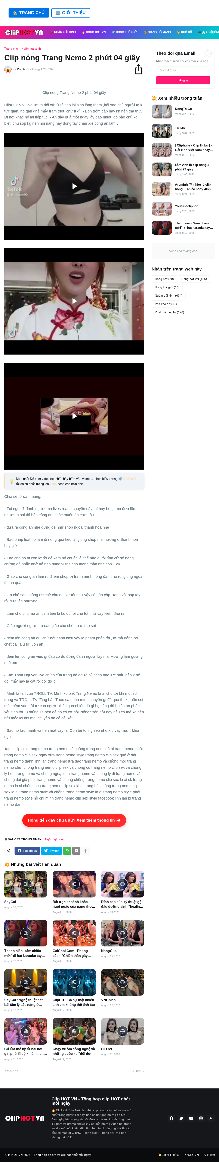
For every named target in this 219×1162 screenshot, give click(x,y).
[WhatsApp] (67, 851)
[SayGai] (25, 884)
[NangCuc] (122, 933)
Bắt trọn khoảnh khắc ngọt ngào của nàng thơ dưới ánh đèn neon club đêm (72, 904)
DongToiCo (183, 109)
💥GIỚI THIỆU (168, 1155)
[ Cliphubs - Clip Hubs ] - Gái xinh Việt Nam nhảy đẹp (193, 147)
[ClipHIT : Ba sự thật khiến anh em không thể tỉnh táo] (74, 982)
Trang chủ (11, 48)
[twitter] (181, 1118)
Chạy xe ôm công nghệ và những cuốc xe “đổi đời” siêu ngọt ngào (74, 1051)
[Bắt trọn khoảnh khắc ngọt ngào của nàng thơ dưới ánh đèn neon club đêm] (74, 884)
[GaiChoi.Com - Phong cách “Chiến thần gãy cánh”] (74, 933)
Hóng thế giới (167, 287)
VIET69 (209, 1155)
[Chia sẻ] (140, 69)
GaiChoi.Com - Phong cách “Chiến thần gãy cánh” (70, 953)
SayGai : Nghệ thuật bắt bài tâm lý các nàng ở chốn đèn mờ (23, 1002)
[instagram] (201, 1118)
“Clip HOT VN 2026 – (19, 1154)
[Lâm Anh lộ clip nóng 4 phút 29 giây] (162, 169)
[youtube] (191, 1118)
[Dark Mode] (203, 32)
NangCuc (109, 951)
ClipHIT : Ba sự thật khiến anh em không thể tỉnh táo (74, 1002)
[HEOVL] (122, 1031)
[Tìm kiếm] (211, 32)
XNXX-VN (192, 1155)
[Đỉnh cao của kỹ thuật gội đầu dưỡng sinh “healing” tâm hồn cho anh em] (122, 884)
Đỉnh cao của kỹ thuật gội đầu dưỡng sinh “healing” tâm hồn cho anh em (122, 904)
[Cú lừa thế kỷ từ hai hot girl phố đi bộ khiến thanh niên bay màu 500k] (25, 1031)
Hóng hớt (164, 279)
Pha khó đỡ (166, 304)
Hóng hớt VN (194, 279)
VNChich (108, 1000)
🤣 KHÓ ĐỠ (184, 32)
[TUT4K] (162, 131)
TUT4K (180, 128)
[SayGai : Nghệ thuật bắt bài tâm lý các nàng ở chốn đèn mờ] (25, 982)
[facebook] (171, 1118)
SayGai (10, 902)
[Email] (76, 851)
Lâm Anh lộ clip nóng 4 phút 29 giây (192, 167)
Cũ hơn (137, 1071)
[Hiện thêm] (85, 851)
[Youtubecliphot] (162, 209)
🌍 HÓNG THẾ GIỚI (125, 32)
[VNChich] (122, 982)
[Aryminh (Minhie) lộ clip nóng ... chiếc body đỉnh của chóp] (162, 189)
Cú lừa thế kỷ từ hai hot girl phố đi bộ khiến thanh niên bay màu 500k (25, 1051)
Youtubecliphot (186, 206)
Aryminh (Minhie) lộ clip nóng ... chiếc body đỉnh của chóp (193, 187)
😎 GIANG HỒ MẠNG (157, 32)
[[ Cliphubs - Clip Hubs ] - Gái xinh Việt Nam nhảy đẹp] (162, 150)
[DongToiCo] (162, 111)
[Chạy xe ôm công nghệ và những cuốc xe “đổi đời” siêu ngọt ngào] (74, 1031)
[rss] (211, 1118)
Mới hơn (12, 1071)
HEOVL (107, 1049)
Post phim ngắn (169, 312)
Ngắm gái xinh (31, 48)
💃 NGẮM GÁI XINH (63, 32)
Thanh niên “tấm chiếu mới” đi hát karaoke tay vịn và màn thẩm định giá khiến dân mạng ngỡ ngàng (24, 953)
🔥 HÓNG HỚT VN (94, 32)
